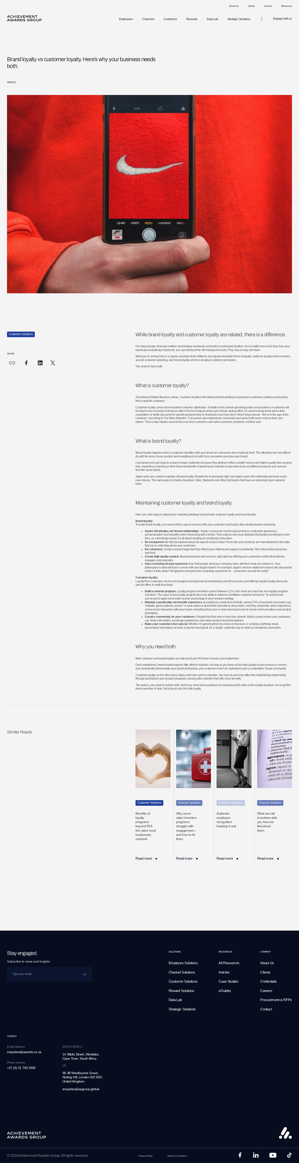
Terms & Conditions (177, 1156)
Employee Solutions (183, 963)
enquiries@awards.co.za (24, 1052)
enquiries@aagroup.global (80, 1089)
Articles (224, 972)
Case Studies (228, 981)
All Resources (229, 963)
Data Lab (212, 19)
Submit (85, 973)
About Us (233, 6)
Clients (251, 6)
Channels (148, 19)
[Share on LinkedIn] (40, 363)
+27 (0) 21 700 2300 (21, 1068)
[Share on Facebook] (26, 363)
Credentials (268, 981)
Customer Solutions (183, 981)
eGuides (225, 991)
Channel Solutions (182, 972)
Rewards (192, 19)
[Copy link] (12, 363)
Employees (126, 19)
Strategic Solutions (239, 19)
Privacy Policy (145, 1156)
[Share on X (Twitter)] (53, 363)
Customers (170, 19)
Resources (286, 6)
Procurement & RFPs (276, 1000)
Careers (268, 6)
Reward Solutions (181, 991)
